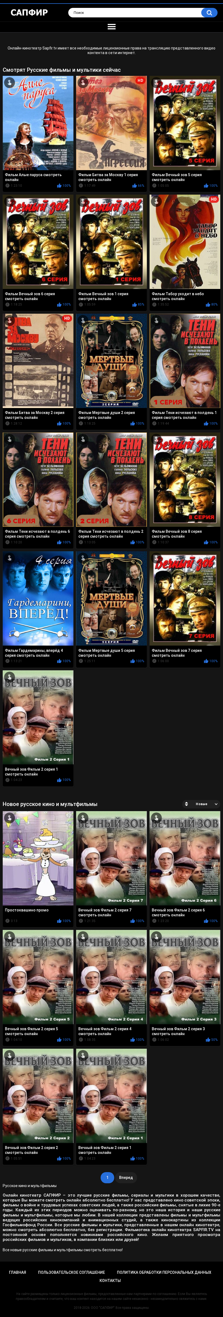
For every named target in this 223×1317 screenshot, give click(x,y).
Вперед (126, 1177)
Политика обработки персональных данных (164, 1272)
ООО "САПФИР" (102, 1308)
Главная (17, 1272)
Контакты (110, 1280)
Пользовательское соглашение (71, 1272)
